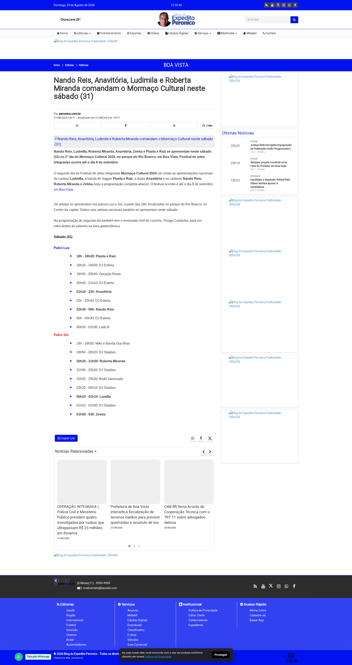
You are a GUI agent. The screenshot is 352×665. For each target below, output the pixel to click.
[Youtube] (272, 5)
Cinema (71, 634)
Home (63, 33)
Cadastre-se (258, 615)
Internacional (74, 620)
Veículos (133, 639)
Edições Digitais (178, 33)
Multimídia (227, 33)
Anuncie (133, 610)
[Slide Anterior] (203, 451)
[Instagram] (283, 5)
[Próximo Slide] (210, 451)
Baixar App (257, 620)
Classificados (136, 630)
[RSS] (266, 5)
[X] (277, 5)
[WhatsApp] (19, 657)
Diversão (72, 630)
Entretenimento (110, 33)
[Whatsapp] (289, 5)
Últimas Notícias (238, 133)
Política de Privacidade (203, 610)
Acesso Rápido (254, 604)
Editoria (69, 65)
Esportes (135, 33)
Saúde (70, 610)
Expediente (196, 625)
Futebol (71, 625)
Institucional (192, 604)
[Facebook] (295, 5)
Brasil (70, 639)
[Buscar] (294, 19)
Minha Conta (258, 610)
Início (57, 65)
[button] (129, 546)
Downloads (135, 625)
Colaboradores (198, 620)
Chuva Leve (69, 19)
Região (70, 615)
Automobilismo (76, 644)
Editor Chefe (197, 615)
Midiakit (251, 33)
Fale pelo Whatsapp (38, 656)
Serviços (203, 33)
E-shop (132, 634)
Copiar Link (67, 438)
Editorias (82, 33)
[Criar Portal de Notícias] (291, 657)
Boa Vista (176, 65)
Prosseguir (220, 654)
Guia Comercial (137, 644)
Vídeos (154, 33)
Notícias (83, 65)
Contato (270, 33)
